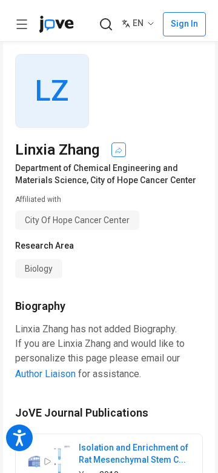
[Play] (47, 461)
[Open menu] (21, 24)
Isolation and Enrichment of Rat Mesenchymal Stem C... (133, 454)
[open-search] (105, 24)
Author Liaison (45, 374)
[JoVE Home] (56, 24)
